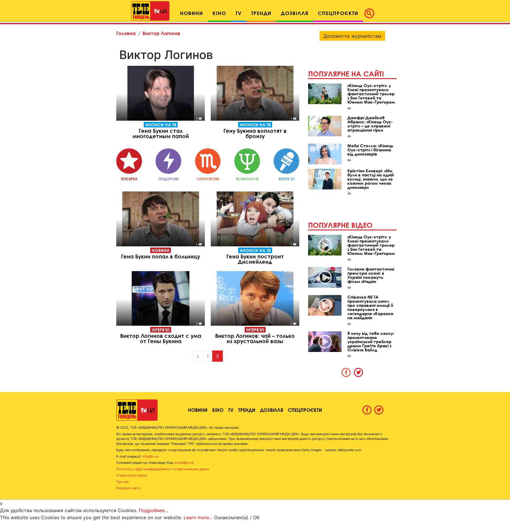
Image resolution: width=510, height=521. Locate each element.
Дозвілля (271, 410)
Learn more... (198, 517)
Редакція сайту (128, 488)
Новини (160, 250)
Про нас (122, 482)
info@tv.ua (150, 456)
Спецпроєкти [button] (338, 13)
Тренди (246, 410)
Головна (126, 33)
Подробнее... (153, 510)
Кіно (217, 410)
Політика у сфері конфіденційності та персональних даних (162, 469)
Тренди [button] (261, 13)
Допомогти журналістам (352, 36)
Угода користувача (131, 475)
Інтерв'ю (161, 329)
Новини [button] (191, 13)
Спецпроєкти (305, 410)
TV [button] (239, 13)
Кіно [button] (219, 13)
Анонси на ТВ (160, 124)
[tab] (346, 372)
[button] (371, 13)
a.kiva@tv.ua (184, 463)
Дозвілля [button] (294, 13)
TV (230, 410)
